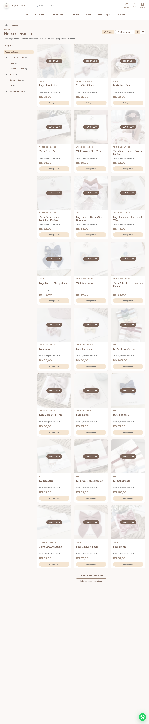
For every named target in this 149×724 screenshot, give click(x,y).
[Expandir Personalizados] (6, 91)
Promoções (57, 15)
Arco (13, 74)
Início (6, 25)
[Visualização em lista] (142, 32)
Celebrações (17, 80)
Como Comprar (104, 15)
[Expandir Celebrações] (6, 80)
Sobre (88, 15)
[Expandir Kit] (6, 85)
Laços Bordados (18, 69)
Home (27, 15)
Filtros (109, 32)
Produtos (39, 15)
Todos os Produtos (12, 52)
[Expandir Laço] (6, 63)
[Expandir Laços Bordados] (6, 68)
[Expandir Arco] (6, 74)
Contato (75, 15)
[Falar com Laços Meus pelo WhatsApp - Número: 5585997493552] (142, 717)
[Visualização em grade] (137, 32)
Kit (12, 86)
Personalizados (18, 91)
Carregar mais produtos (91, 576)
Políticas (121, 15)
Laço (13, 63)
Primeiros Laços (18, 57)
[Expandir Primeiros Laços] (6, 57)
